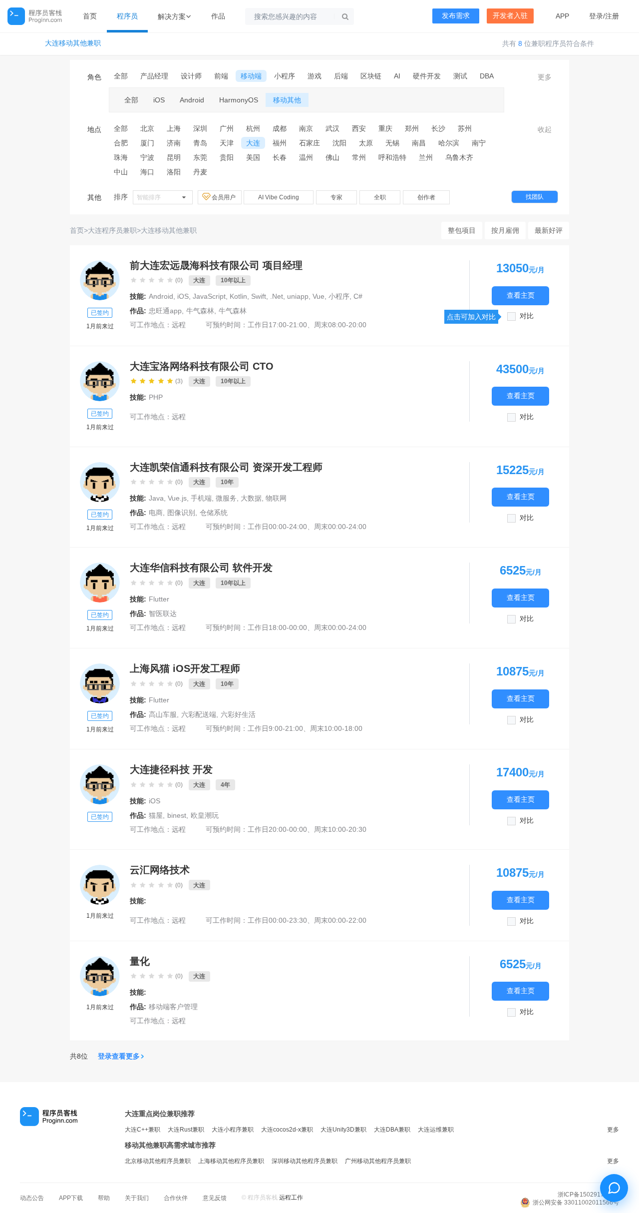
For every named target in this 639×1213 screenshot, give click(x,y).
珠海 (121, 157)
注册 (612, 16)
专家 (336, 197)
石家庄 (309, 143)
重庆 (385, 128)
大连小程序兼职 (233, 1129)
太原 (366, 143)
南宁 (479, 143)
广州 (227, 128)
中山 (121, 172)
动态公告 (32, 1198)
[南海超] (100, 683)
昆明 (174, 157)
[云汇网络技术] (100, 885)
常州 (359, 157)
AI (397, 76)
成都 (280, 128)
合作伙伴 (176, 1198)
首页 (90, 16)
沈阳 (339, 143)
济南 (174, 143)
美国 (253, 157)
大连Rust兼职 (186, 1129)
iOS (159, 100)
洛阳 (174, 172)
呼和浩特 (392, 157)
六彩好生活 (238, 714)
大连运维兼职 (436, 1129)
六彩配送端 (198, 714)
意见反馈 (215, 1198)
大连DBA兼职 (392, 1129)
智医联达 (163, 613)
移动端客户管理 (173, 1007)
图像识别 (181, 513)
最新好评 (549, 230)
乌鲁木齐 (459, 157)
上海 (174, 128)
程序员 (127, 16)
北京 (147, 128)
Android (192, 100)
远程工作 (291, 1197)
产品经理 (154, 76)
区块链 (370, 76)
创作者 (426, 197)
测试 (460, 76)
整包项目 (462, 230)
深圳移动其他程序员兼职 (304, 1161)
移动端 (251, 76)
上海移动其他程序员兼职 (231, 1161)
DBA (487, 76)
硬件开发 (427, 76)
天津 (227, 143)
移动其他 (287, 100)
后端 (341, 76)
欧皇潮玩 (205, 815)
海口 (147, 172)
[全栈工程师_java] (100, 482)
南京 (306, 128)
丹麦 (200, 172)
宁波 (147, 157)
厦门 (147, 143)
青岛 (200, 143)
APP (562, 15)
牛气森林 (200, 311)
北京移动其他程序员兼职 (158, 1161)
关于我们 (137, 1198)
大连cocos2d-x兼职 (287, 1129)
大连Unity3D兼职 (343, 1129)
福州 (280, 143)
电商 (156, 513)
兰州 (426, 157)
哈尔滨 (448, 143)
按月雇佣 (505, 230)
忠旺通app (165, 311)
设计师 (191, 76)
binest (176, 815)
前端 (221, 76)
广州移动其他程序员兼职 (378, 1161)
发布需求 (456, 15)
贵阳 (227, 157)
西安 (359, 128)
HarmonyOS (238, 100)
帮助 (104, 1198)
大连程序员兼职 (112, 230)
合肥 (121, 143)
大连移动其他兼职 (73, 43)
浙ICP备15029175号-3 (588, 1195)
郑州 (412, 128)
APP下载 (71, 1198)
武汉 (332, 128)
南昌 (419, 143)
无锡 (392, 143)
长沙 (438, 128)
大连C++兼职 (142, 1129)
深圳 (200, 128)
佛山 (332, 157)
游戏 (314, 76)
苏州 (465, 128)
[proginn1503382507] (100, 381)
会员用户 (224, 197)
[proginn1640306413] (100, 784)
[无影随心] (100, 280)
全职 (380, 197)
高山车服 (163, 714)
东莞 (200, 157)
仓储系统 (214, 513)
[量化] (100, 976)
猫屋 (156, 815)
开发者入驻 (510, 15)
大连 (253, 143)
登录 (596, 16)
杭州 (253, 128)
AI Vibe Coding (278, 197)
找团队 (535, 196)
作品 (218, 16)
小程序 (284, 76)
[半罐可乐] (100, 583)
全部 (121, 76)
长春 (280, 157)
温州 (306, 157)
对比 (527, 316)
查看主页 (521, 295)
